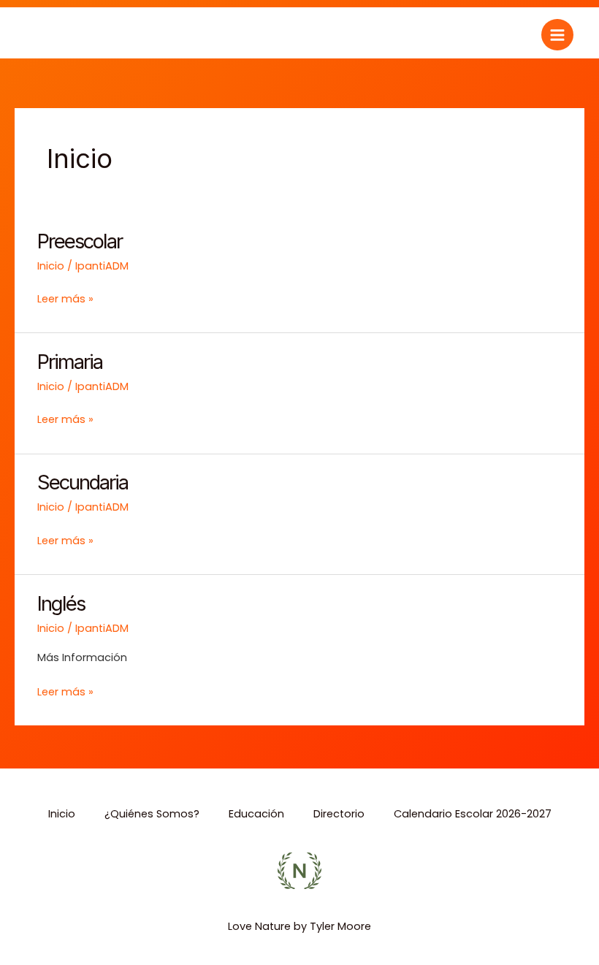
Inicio (50, 266)
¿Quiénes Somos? (151, 813)
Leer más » (65, 298)
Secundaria (82, 482)
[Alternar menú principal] (557, 35)
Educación (256, 813)
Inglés (61, 603)
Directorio (339, 813)
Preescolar (79, 241)
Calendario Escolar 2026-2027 (473, 813)
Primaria (69, 361)
